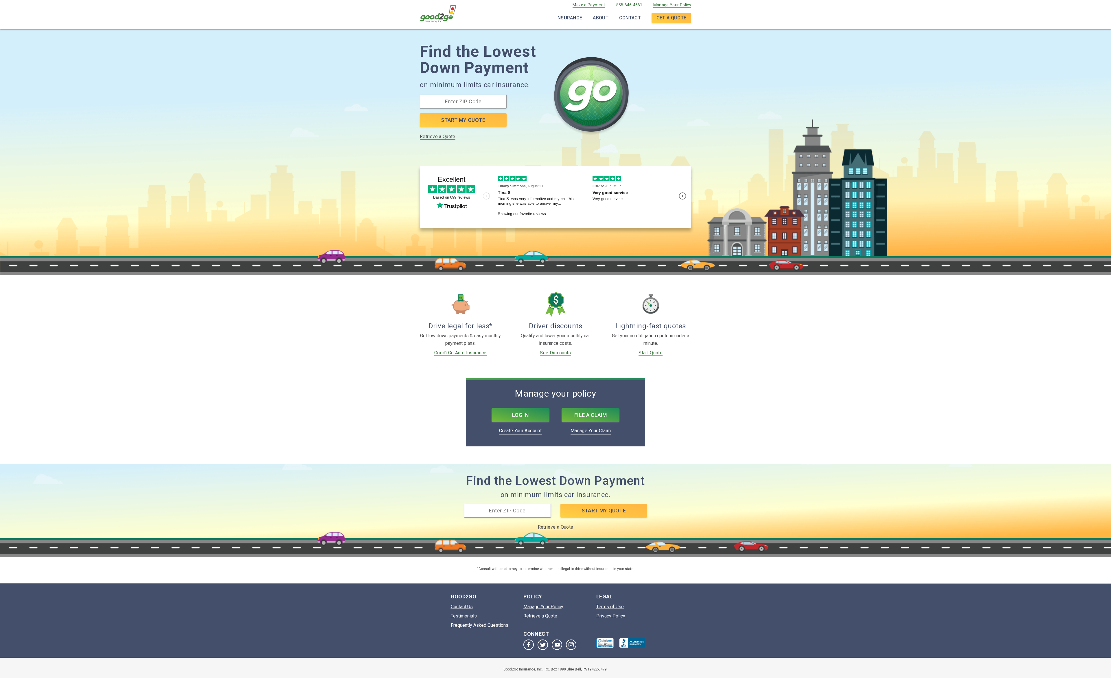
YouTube (557, 644)
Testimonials (464, 616)
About (600, 18)
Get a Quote (671, 18)
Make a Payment (589, 5)
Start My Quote (463, 120)
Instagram (571, 644)
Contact (630, 18)
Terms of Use (610, 606)
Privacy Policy (610, 616)
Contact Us (462, 606)
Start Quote (651, 353)
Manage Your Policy (672, 5)
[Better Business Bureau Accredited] (632, 643)
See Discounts (555, 353)
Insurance (569, 18)
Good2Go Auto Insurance (460, 353)
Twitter (543, 644)
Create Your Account (520, 430)
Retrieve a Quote (437, 136)
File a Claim (590, 415)
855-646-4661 (629, 5)
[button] (605, 643)
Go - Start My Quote (591, 96)
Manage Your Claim (591, 430)
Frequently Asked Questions (479, 625)
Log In (520, 415)
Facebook (528, 644)
